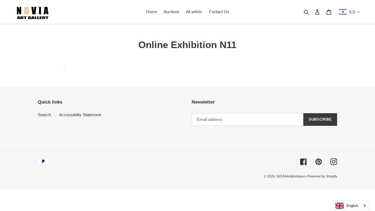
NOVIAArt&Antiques (291, 176)
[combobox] (351, 205)
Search (44, 114)
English (352, 206)
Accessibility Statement (80, 114)
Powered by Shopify (322, 176)
